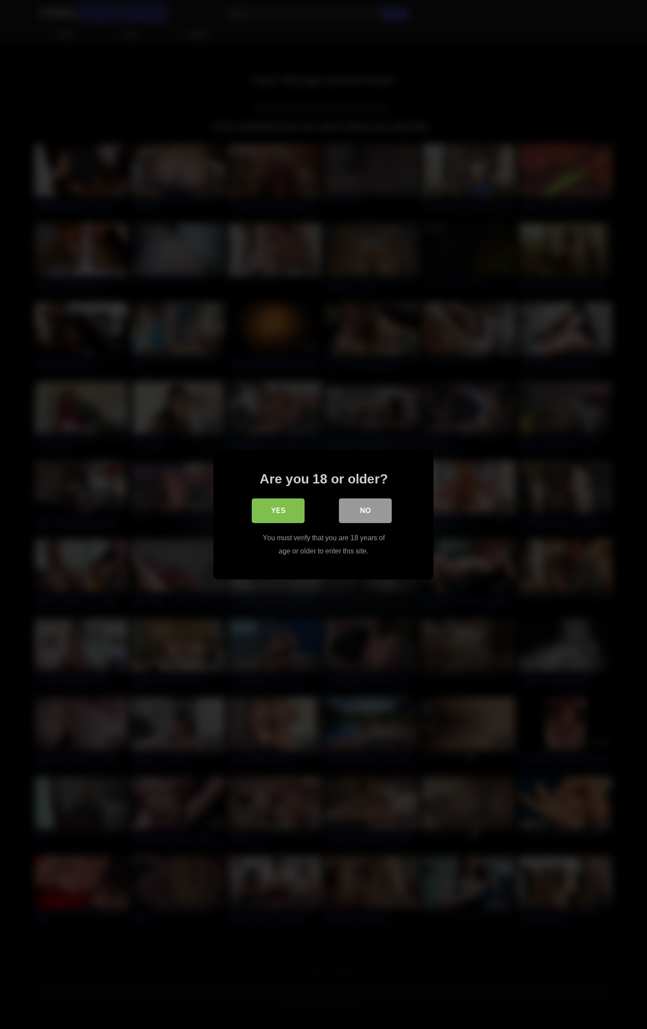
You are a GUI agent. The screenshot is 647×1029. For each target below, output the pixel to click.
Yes (278, 510)
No (365, 510)
